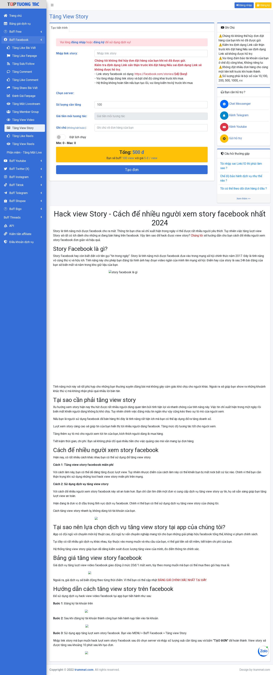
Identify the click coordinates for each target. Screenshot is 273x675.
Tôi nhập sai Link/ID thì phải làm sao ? (241, 166)
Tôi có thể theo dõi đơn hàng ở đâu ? (243, 188)
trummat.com (83, 669)
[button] (52, 5)
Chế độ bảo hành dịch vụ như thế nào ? (241, 178)
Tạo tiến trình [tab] (59, 28)
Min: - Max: (66, 143)
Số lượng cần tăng (68, 104)
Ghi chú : (71, 127)
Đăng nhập (245, 5)
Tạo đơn (132, 169)
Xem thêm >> (244, 198)
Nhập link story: (67, 53)
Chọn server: (65, 93)
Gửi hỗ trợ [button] (235, 138)
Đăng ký (265, 5)
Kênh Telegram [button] (238, 115)
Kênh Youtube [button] (237, 126)
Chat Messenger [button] (239, 103)
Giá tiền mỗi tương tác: (71, 116)
